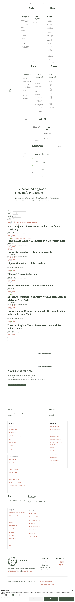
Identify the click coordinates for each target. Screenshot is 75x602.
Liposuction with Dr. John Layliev (26, 263)
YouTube (61, 564)
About (42, 114)
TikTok (61, 565)
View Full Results (11, 235)
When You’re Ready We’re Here (17, 384)
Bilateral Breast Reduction (22, 274)
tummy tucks (16, 571)
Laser (53, 62)
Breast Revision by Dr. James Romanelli (30, 251)
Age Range (10, 215)
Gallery (26, 119)
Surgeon (9, 218)
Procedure (10, 212)
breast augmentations (27, 571)
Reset (9, 219)
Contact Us (60, 146)
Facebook (61, 562)
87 (9, 342)
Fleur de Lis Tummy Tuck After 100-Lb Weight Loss (36, 240)
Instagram (61, 561)
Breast (53, 3)
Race (9, 213)
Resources (37, 140)
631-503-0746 (45, 561)
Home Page (41, 111)
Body (31, 3)
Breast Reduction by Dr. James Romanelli (31, 285)
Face (33, 61)
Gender (9, 216)
